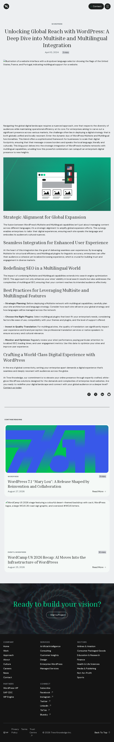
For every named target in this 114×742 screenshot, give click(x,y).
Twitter (44, 701)
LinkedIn (44, 705)
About (6, 659)
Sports (80, 677)
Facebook (45, 692)
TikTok (43, 710)
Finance (81, 659)
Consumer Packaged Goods (91, 650)
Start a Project (57, 614)
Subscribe (45, 688)
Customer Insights (49, 655)
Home (6, 646)
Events (11, 552)
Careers (7, 668)
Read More (97, 491)
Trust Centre (33, 731)
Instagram (45, 696)
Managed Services (49, 668)
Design (43, 659)
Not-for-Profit (84, 672)
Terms (24, 729)
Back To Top (101, 732)
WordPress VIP (10, 688)
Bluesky (44, 714)
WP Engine (8, 696)
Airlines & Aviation (86, 646)
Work (6, 650)
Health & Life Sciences (88, 664)
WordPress (57, 24)
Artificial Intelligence (50, 646)
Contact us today (12, 387)
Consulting (45, 650)
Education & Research (88, 655)
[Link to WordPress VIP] (5, 732)
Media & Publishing (86, 668)
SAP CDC (8, 692)
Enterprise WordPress (51, 664)
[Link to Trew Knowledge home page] (6, 6)
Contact (97, 6)
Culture (7, 664)
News (6, 672)
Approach (8, 655)
